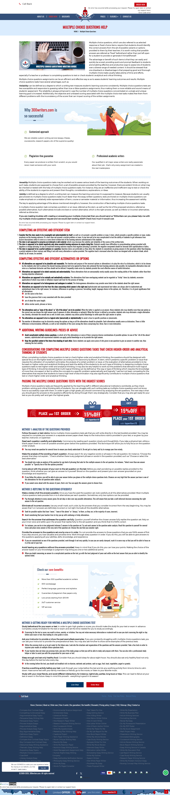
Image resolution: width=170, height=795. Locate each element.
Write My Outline (93, 755)
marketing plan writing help (64, 732)
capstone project (60, 734)
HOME (76, 31)
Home (32, 705)
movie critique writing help (64, 739)
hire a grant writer (94, 721)
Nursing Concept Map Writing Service (135, 763)
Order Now (95, 684)
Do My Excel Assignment (130, 729)
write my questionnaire (62, 729)
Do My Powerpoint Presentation (133, 724)
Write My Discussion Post (130, 750)
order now (53, 16)
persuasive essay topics (29, 721)
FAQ (117, 705)
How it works (63, 705)
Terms (104, 696)
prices (102, 16)
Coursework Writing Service (131, 739)
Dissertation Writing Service (131, 734)
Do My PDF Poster (127, 726)
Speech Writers (93, 758)
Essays (112, 705)
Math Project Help (127, 732)
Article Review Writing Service (132, 742)
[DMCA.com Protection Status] (12, 783)
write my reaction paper (63, 745)
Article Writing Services (129, 716)
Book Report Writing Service (131, 745)
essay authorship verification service (68, 758)
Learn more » (22, 769)
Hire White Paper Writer (96, 761)
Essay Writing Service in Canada (133, 747)
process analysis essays (29, 724)
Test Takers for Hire (94, 710)
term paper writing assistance (65, 737)
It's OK (43, 768)
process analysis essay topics (31, 729)
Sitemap (123, 705)
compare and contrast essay (31, 710)
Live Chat (75, 684)
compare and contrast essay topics (34, 739)
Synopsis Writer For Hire (96, 742)
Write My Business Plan (129, 713)
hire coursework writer (62, 726)
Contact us (136, 705)
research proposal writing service (67, 724)
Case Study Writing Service (97, 739)
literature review (60, 716)
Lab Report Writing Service (131, 753)
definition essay (26, 737)
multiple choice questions (30, 753)
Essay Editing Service (95, 713)
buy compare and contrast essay (33, 742)
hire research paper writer (64, 721)
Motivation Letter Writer (96, 750)
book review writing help (30, 761)
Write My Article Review (96, 737)
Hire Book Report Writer (96, 734)
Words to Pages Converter (63, 766)
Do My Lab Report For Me (97, 732)
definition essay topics (29, 734)
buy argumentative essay (30, 732)
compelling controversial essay (32, 713)
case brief (24, 755)
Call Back (27, 4)
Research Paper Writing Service (132, 758)
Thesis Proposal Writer (95, 766)
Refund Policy (131, 696)
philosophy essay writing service (66, 761)
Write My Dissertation (128, 710)
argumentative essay (28, 726)
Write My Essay (59, 763)
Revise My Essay (126, 721)
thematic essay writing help (31, 747)
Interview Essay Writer (95, 747)
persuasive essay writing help (31, 718)
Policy (110, 696)
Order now (54, 705)
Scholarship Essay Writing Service (100, 753)
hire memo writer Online (97, 718)
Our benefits (86, 705)
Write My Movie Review (96, 745)
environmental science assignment (67, 710)
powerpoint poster (60, 718)
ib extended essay (60, 713)
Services (39, 705)
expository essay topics (29, 750)
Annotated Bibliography (129, 737)
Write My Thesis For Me (96, 729)
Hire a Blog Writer (94, 716)
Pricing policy (104, 705)
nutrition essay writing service (65, 747)
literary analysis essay (28, 758)
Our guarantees (75, 705)
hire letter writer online (96, 724)
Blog (129, 705)
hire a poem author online (98, 726)
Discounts (66, 16)
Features (113, 16)
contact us (127, 16)
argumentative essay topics (31, 716)
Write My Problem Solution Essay (133, 761)
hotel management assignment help (68, 750)
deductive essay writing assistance (34, 745)
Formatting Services (128, 718)
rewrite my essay (60, 742)
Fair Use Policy (118, 696)
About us (40, 16)
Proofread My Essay (94, 763)
